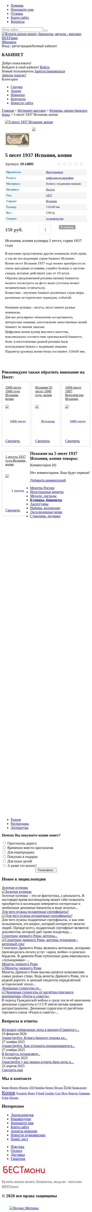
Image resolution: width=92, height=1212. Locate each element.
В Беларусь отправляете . (21, 1054)
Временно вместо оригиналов (29, 848)
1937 (49, 195)
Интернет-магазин (32, 110)
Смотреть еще (12, 1070)
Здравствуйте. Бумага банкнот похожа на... (34, 1038)
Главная (8, 110)
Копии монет (79, 1087)
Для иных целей (19, 861)
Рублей (40, 1093)
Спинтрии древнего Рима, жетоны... (29, 936)
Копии (5, 1087)
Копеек (49, 1087)
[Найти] (46, 30)
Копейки (40, 1087)
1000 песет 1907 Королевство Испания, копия (74, 394)
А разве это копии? (21, 866)
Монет (31, 1093)
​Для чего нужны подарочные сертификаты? (35, 912)
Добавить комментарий (48, 480)
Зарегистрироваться (49, 71)
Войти (45, 67)
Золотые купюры (15, 887)
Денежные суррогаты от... (21, 988)
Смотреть (12, 441)
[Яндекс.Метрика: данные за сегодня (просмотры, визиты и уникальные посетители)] (24, 1208)
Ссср (58, 1093)
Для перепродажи (20, 852)
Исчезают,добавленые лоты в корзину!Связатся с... (40, 1030)
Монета (14, 1087)
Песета (50, 189)
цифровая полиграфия (59, 177)
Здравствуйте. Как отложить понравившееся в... (38, 1046)
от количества (54, 218)
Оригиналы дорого (21, 843)
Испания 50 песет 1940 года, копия (43, 391)
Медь (64, 1093)
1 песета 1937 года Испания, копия (15, 460)
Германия (84, 1093)
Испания (51, 201)
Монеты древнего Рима (20, 964)
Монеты (23, 1087)
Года (67, 1087)
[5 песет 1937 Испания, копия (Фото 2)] (44, 129)
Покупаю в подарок (22, 857)
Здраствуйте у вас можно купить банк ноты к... (38, 1062)
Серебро (49, 1093)
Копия (8, 1092)
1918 (31, 1087)
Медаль (58, 1087)
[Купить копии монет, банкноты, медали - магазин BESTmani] (46, 38)
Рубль (5, 1097)
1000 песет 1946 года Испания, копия (13, 393)
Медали (13, 1097)
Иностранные (54, 172)
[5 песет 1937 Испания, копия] (44, 122)
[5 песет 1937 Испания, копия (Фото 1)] (17, 139)
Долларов (21, 1093)
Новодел (73, 1093)
